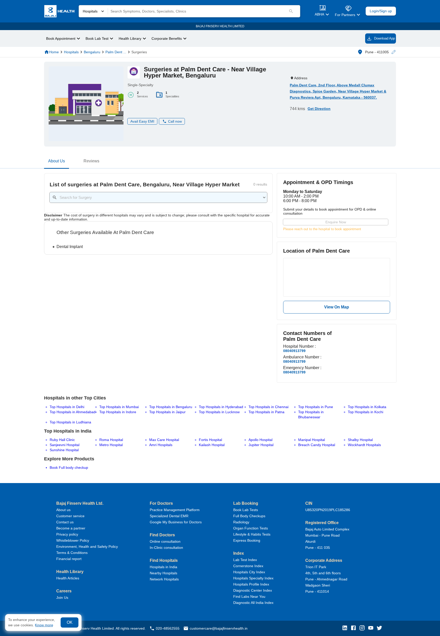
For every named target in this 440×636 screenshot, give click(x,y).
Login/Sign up (381, 11)
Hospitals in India (163, 567)
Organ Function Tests (250, 528)
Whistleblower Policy (72, 540)
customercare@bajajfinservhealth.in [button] (219, 628)
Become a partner (70, 528)
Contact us (65, 522)
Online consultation (165, 541)
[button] (393, 52)
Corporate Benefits (167, 39)
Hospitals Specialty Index (253, 578)
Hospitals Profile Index (251, 584)
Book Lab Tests (245, 510)
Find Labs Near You (249, 596)
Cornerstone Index (248, 566)
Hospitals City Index (249, 572)
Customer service (70, 516)
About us (63, 510)
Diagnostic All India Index (253, 603)
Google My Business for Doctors (176, 522)
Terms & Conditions (72, 553)
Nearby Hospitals (163, 573)
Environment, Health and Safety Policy (87, 546)
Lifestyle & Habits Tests (251, 534)
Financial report (68, 559)
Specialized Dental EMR (169, 516)
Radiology (241, 522)
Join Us (62, 597)
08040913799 (294, 351)
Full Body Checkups (249, 516)
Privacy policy (67, 534)
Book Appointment (60, 39)
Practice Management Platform (175, 510)
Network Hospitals (164, 579)
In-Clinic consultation (166, 548)
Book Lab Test (97, 39)
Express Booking (246, 540)
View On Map (336, 307)
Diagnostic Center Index (252, 590)
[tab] (56, 162)
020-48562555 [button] (168, 628)
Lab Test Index (245, 560)
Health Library (130, 39)
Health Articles (67, 578)
